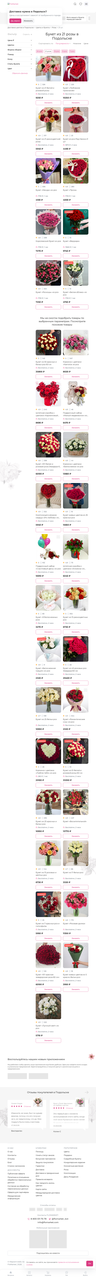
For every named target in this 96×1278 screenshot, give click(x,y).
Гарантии (40, 1166)
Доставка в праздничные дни (47, 1174)
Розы (66, 1169)
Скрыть (26, 34)
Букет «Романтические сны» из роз (74, 720)
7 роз (72, 51)
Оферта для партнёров (18, 1192)
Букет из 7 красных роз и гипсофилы (47, 924)
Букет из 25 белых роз (46, 719)
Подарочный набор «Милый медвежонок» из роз (75, 414)
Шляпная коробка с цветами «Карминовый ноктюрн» (47, 414)
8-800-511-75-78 (38, 1219)
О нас (10, 1151)
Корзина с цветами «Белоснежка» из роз (73, 465)
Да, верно (15, 21)
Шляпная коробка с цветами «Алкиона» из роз (74, 567)
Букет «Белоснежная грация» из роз (46, 669)
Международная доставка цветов (48, 1194)
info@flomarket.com (48, 1222)
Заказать (48, 103)
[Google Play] (17, 1076)
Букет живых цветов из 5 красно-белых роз (75, 976)
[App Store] (38, 1076)
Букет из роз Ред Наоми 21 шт (75, 140)
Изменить (28, 21)
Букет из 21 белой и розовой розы (45, 89)
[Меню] (86, 4)
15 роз (56, 51)
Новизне (77, 43)
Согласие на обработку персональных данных (18, 1187)
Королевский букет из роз (48, 241)
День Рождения (71, 1177)
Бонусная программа (45, 1159)
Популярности (63, 43)
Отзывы (11, 1159)
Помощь (39, 1151)
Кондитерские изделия (74, 1162)
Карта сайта (41, 1189)
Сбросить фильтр (20, 73)
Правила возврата (44, 1179)
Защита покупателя (45, 1162)
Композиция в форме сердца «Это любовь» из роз (47, 516)
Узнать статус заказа (45, 1155)
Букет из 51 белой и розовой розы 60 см (72, 771)
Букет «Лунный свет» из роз (47, 1027)
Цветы (67, 1151)
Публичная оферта (16, 1173)
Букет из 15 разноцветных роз (75, 618)
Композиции (70, 1173)
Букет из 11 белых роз (73, 872)
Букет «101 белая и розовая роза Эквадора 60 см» (48, 465)
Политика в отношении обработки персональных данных (19, 1180)
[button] (86, 1092)
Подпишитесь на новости (48, 1253)
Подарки (68, 1155)
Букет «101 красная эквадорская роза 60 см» (47, 976)
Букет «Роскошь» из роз (47, 292)
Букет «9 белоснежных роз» (46, 618)
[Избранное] (81, 4)
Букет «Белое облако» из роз (75, 293)
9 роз (64, 51)
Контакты (12, 1155)
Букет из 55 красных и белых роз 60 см (46, 363)
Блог (10, 1162)
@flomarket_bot (60, 1219)
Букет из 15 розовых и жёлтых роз (46, 873)
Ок (89, 1263)
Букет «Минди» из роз (46, 190)
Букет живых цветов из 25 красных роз (75, 516)
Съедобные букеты (72, 1159)
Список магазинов (16, 1166)
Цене (86, 43)
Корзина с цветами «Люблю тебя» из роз (46, 771)
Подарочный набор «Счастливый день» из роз (48, 567)
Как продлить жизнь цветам (45, 1184)
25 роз (39, 51)
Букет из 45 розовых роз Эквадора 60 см (74, 669)
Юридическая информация (14, 1197)
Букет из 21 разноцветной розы (48, 140)
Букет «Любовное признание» (71, 89)
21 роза (48, 51)
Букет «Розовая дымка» (74, 923)
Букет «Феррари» (71, 241)
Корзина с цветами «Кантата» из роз (72, 363)
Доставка (40, 1169)
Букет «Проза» (70, 190)
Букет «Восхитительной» (75, 821)
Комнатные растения (73, 1166)
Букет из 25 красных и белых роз (46, 822)
